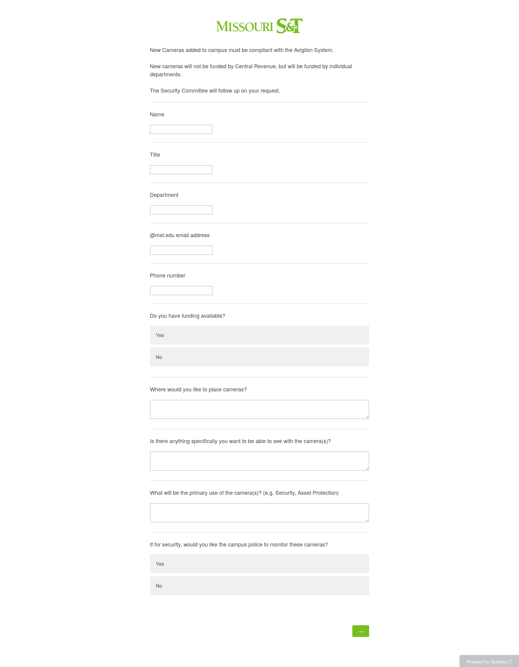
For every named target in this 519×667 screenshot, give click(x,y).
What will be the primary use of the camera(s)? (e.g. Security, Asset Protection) (244, 492)
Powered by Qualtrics (487, 662)
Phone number (167, 275)
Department (164, 194)
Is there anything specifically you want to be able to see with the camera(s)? (240, 441)
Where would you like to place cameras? (198, 389)
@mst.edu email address (180, 235)
